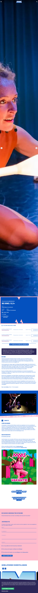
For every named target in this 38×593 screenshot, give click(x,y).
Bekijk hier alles (24, 447)
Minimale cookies (5, 590)
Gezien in (3, 542)
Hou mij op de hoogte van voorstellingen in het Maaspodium (15, 552)
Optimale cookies (8, 588)
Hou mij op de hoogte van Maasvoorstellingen (12, 549)
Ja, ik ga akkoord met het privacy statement (12, 545)
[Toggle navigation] (1, 1)
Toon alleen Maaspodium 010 (8, 325)
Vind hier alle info (19, 446)
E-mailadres (4, 531)
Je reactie (4, 535)
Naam (3, 527)
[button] (2, 420)
